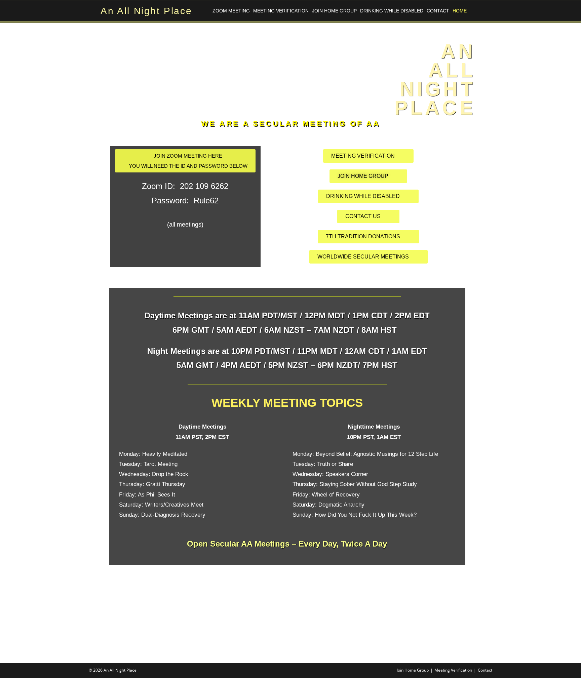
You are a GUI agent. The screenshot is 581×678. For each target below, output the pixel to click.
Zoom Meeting (231, 10)
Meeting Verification (281, 10)
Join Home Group (334, 10)
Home (460, 10)
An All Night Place (146, 11)
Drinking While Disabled (391, 10)
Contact (438, 10)
